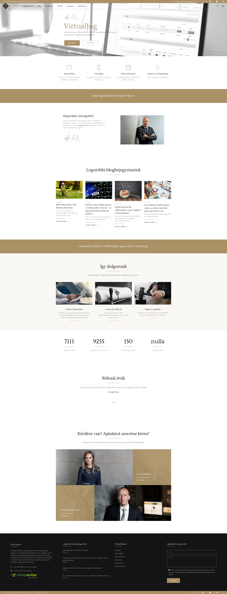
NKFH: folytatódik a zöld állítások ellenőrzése (75, 550)
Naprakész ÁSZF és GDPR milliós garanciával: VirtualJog (113, 246)
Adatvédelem (40, 592)
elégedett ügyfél (83, 125)
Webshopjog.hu (119, 553)
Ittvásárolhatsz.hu (120, 556)
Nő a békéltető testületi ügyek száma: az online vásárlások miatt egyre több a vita (156, 208)
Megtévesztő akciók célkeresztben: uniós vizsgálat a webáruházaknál (128, 210)
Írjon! (131, 95)
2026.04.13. (118, 204)
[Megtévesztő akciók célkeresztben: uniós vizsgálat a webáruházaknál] (128, 191)
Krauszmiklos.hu (119, 563)
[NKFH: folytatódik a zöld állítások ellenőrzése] (69, 190)
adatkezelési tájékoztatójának (197, 572)
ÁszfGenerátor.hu (120, 566)
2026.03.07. (147, 202)
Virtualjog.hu (118, 560)
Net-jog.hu (118, 550)
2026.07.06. (59, 202)
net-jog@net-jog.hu (192, 1)
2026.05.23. (88, 202)
